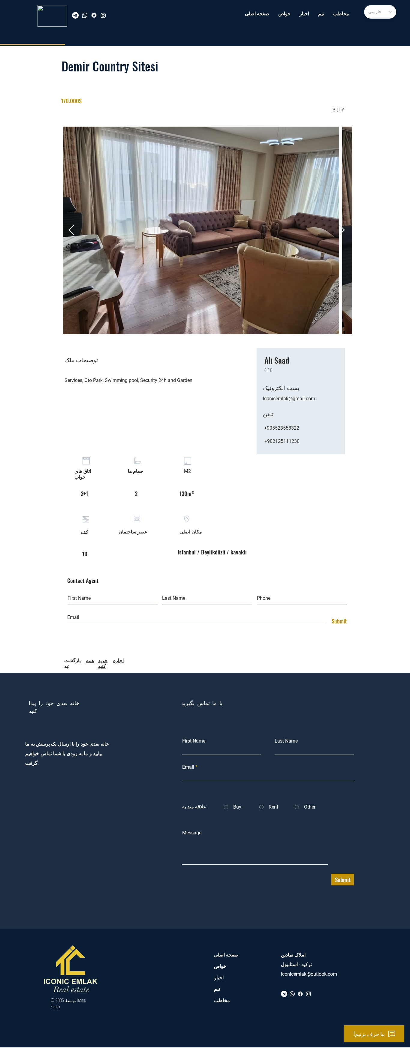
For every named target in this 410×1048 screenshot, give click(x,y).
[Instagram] (103, 15)
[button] (284, 14)
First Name (193, 741)
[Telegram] (75, 15)
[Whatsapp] (84, 15)
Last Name (286, 741)
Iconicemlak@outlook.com (309, 974)
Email (188, 767)
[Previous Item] (71, 230)
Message (191, 832)
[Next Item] (341, 230)
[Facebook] (94, 15)
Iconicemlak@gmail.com (289, 398)
